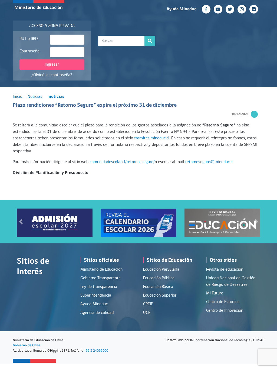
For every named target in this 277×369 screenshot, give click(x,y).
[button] (21, 221)
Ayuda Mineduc (181, 9)
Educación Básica (158, 287)
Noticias (35, 97)
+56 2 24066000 (96, 351)
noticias (56, 97)
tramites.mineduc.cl (151, 138)
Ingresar (52, 64)
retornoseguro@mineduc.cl (209, 162)
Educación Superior (159, 295)
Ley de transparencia (98, 287)
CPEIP (148, 304)
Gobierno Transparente (100, 278)
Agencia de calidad (97, 313)
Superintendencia (95, 295)
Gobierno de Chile (26, 345)
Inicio (17, 97)
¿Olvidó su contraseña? (51, 75)
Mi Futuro (214, 293)
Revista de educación (224, 269)
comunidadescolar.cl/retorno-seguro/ (122, 162)
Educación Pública (158, 278)
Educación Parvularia (161, 269)
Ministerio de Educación (38, 7)
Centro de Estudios (222, 302)
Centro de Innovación (224, 310)
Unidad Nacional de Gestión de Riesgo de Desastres (230, 281)
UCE (146, 313)
